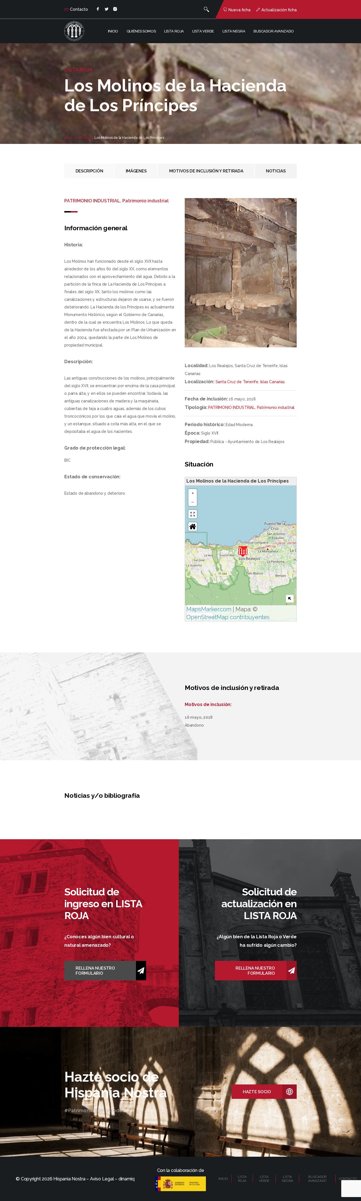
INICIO (223, 1179)
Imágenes (136, 171)
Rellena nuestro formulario (95, 971)
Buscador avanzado (274, 31)
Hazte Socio (257, 1091)
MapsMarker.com (208, 609)
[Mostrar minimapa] (289, 598)
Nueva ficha (239, 10)
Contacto (79, 9)
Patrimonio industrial (276, 407)
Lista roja (174, 31)
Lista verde (203, 31)
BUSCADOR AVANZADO (317, 1179)
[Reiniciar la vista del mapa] (192, 526)
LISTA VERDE (264, 1179)
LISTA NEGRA (287, 1179)
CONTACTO (348, 1179)
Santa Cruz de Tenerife (236, 382)
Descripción (89, 171)
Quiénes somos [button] (141, 31)
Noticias (276, 171)
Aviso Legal (102, 1179)
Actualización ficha (279, 10)
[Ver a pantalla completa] (192, 514)
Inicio (113, 31)
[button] (242, 551)
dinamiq (126, 1179)
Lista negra (234, 31)
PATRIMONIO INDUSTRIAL (231, 407)
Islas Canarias (272, 382)
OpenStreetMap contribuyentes (228, 617)
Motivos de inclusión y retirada (206, 171)
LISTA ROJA (242, 1179)
